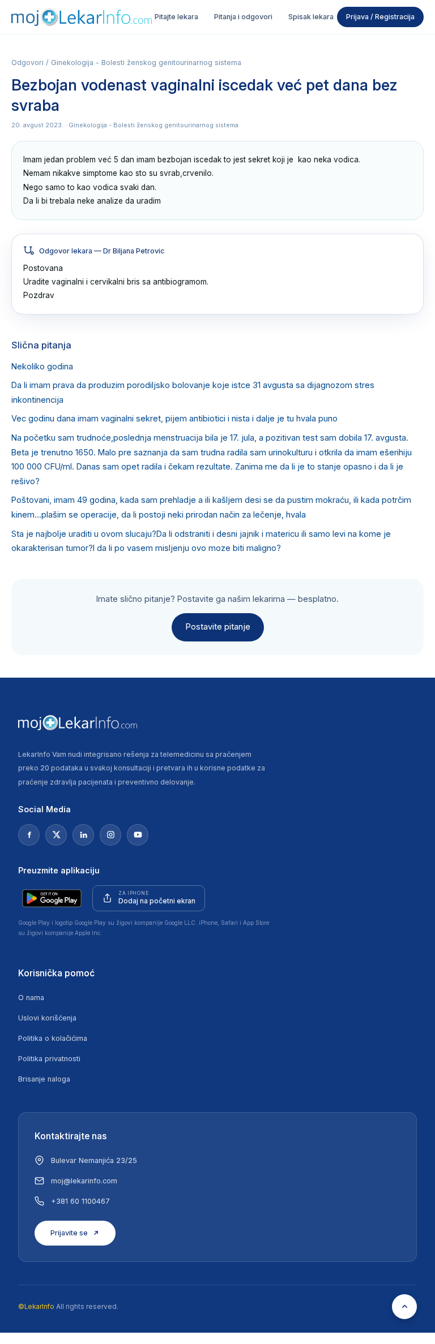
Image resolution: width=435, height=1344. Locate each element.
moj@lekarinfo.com (84, 1181)
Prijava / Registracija (380, 16)
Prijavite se (69, 1233)
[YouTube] (137, 835)
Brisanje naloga (44, 1079)
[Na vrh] (404, 1306)
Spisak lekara (311, 16)
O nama (31, 997)
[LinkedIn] (83, 835)
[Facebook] (29, 835)
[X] (56, 835)
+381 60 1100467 (80, 1201)
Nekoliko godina (42, 366)
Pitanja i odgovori (243, 16)
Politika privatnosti (49, 1058)
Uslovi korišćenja (47, 1018)
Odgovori (27, 62)
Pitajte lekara (176, 16)
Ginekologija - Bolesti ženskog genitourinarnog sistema (146, 62)
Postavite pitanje (217, 627)
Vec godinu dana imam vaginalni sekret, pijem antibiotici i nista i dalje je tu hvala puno (174, 418)
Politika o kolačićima (52, 1038)
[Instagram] (110, 835)
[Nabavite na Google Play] (52, 898)
